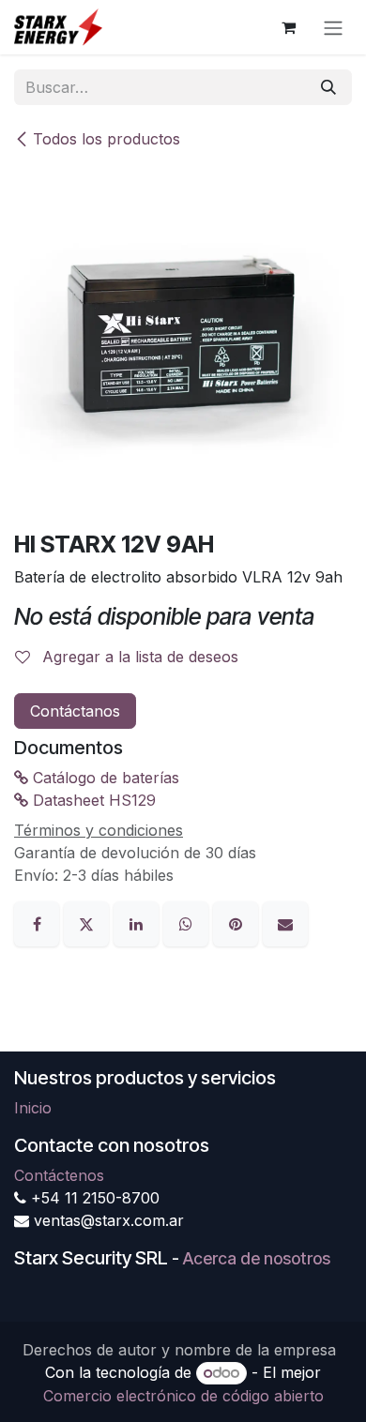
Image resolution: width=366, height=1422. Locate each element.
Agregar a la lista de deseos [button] (138, 656)
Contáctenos (59, 1175)
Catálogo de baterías (103, 777)
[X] (89, 922)
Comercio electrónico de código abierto (183, 1395)
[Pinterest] (238, 922)
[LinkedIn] (138, 922)
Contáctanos (75, 711)
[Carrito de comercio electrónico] (288, 27)
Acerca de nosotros (256, 1258)
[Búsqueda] (328, 87)
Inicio (33, 1107)
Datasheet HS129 (92, 800)
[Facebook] (39, 922)
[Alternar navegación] (333, 27)
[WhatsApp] (188, 922)
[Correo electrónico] (285, 922)
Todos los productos (106, 138)
